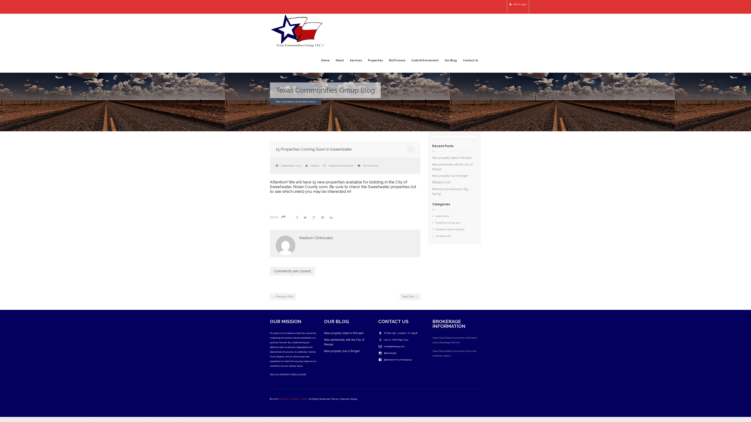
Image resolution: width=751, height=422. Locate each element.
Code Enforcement (424, 60)
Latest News (442, 216)
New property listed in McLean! (452, 157)
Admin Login (519, 4)
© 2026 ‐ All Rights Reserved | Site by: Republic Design (314, 399)
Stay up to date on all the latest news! (295, 101)
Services (356, 60)
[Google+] (314, 218)
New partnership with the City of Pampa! (452, 167)
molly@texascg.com (394, 346)
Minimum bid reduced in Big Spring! (450, 191)
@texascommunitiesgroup (398, 359)
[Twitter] (305, 218)
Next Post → (410, 296)
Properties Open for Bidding (449, 229)
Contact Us (470, 60)
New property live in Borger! (450, 175)
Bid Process (397, 60)
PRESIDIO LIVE (441, 182)
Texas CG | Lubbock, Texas (292, 399)
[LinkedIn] (331, 218)
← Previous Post (283, 296)
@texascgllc (390, 353)
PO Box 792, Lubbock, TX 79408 (401, 333)
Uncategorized (443, 236)
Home (325, 60)
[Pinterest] (322, 218)
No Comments (370, 165)
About (340, 60)
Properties (375, 60)
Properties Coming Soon (341, 165)
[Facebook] (297, 218)
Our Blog (451, 60)
